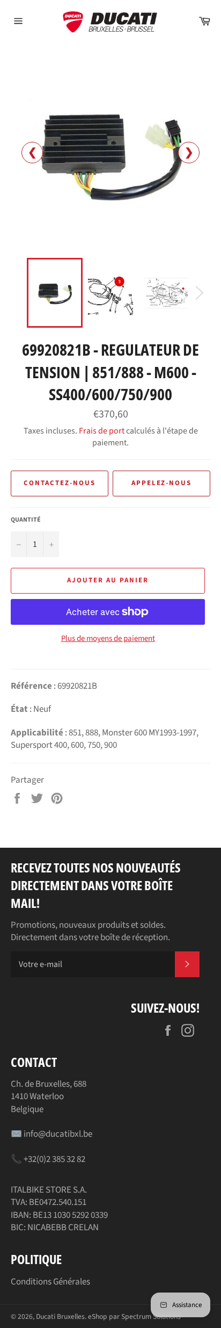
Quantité (26, 520)
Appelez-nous (161, 483)
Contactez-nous (59, 483)
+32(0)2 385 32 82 (54, 1159)
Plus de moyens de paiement (108, 638)
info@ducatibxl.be (58, 1134)
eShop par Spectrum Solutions (134, 1316)
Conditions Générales (50, 1281)
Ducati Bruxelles (60, 1316)
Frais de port (101, 431)
